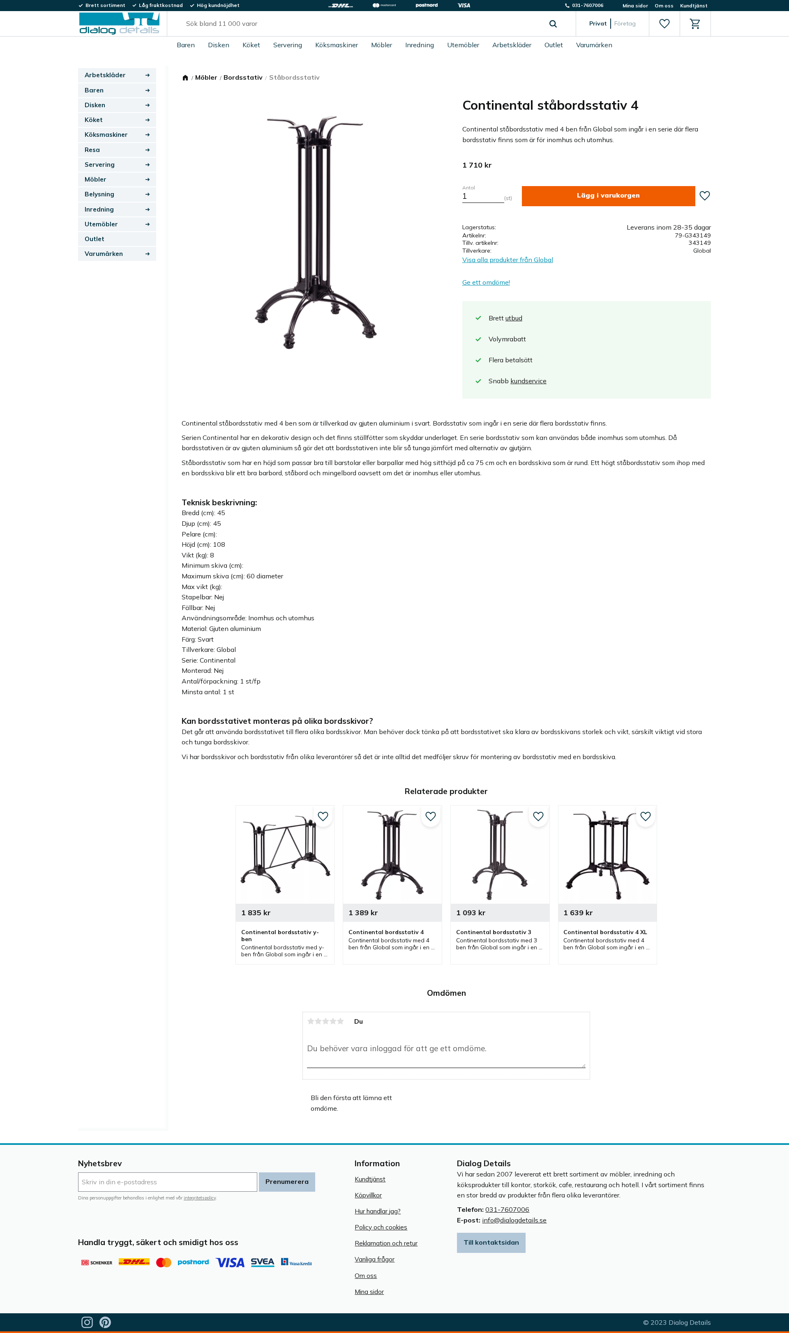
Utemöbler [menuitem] (463, 45)
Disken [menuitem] (218, 45)
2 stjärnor (318, 1021)
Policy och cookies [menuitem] (381, 1227)
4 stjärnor (333, 1021)
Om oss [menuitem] (664, 5)
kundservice (528, 381)
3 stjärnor (325, 1021)
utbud (513, 318)
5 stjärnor (340, 1021)
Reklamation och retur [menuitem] (386, 1243)
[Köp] (608, 196)
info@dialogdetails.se (514, 1220)
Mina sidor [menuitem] (635, 5)
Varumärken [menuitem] (594, 45)
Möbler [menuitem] (381, 45)
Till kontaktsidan (491, 1242)
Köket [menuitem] (251, 45)
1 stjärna (310, 1021)
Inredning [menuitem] (419, 45)
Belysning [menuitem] (99, 194)
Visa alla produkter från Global (507, 260)
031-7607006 (507, 1209)
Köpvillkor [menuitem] (368, 1195)
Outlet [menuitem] (553, 45)
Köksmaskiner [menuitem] (336, 45)
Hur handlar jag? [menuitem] (378, 1211)
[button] (664, 24)
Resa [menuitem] (92, 150)
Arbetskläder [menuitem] (511, 45)
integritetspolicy (200, 1198)
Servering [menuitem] (287, 45)
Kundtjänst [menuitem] (694, 5)
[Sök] (553, 23)
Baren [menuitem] (186, 45)
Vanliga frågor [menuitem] (374, 1259)
